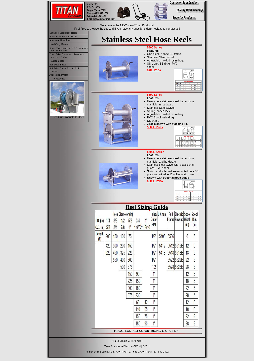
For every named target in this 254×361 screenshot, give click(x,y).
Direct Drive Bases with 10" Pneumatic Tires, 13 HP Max (68, 49)
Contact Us (125, 341)
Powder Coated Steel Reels (63, 36)
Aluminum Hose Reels (60, 40)
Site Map (136, 341)
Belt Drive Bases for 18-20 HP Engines (64, 69)
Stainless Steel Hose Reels (63, 33)
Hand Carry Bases (58, 44)
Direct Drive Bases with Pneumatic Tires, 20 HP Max (66, 55)
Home (114, 341)
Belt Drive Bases (57, 64)
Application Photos (58, 75)
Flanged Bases (56, 61)
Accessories (58, 78)
